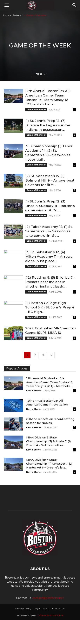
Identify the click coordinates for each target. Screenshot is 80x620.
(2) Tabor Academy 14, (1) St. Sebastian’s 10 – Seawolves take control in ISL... (49, 231)
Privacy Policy (23, 608)
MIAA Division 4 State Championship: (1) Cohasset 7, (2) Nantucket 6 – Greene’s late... (49, 463)
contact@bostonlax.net (48, 598)
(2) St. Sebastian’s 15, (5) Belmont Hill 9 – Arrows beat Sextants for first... (49, 180)
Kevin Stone (33, 390)
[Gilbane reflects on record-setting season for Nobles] (13, 424)
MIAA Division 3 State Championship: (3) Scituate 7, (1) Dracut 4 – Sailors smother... (48, 441)
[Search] (74, 5)
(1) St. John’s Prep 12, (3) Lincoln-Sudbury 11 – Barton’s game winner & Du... (50, 205)
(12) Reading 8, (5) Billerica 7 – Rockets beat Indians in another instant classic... (50, 282)
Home (5, 15)
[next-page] (51, 355)
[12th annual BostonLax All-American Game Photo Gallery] (13, 405)
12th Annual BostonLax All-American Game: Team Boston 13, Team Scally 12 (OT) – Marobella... (49, 382)
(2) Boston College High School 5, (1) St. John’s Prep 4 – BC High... (49, 307)
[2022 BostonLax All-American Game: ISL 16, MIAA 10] (13, 333)
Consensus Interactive (51, 615)
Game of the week (36, 109)
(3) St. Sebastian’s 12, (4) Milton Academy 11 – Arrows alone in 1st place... (48, 256)
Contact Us (58, 608)
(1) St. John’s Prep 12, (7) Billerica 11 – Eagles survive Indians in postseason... (47, 125)
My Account (42, 608)
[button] (6, 5)
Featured (17, 15)
